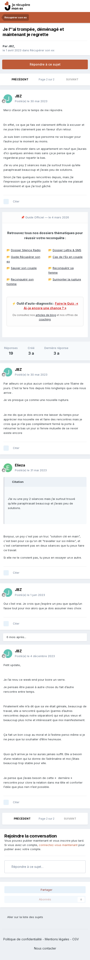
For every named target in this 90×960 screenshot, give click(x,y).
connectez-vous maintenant (58, 845)
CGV (75, 939)
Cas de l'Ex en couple (68, 257)
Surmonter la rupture (67, 279)
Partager (46, 889)
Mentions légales (57, 939)
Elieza (20, 465)
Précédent (20, 79)
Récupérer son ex (42, 50)
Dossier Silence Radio (26, 250)
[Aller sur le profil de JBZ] (7, 98)
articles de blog (46, 315)
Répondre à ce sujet (45, 64)
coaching (45, 319)
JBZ (11, 46)
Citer (16, 201)
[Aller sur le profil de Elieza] (7, 467)
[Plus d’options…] (82, 98)
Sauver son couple (24, 268)
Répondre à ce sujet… (27, 866)
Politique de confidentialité (22, 939)
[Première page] (6, 79)
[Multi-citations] (6, 201)
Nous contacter (45, 948)
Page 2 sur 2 (47, 79)
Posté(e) (31, 101)
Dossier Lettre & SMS (67, 250)
